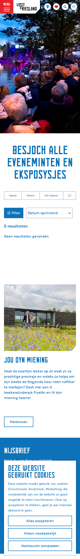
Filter (16, 213)
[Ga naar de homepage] (27, 6)
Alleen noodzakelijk (40, 533)
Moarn (31, 195)
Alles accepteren (40, 521)
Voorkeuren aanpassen (40, 546)
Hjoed (12, 195)
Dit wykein (51, 195)
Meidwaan (19, 422)
